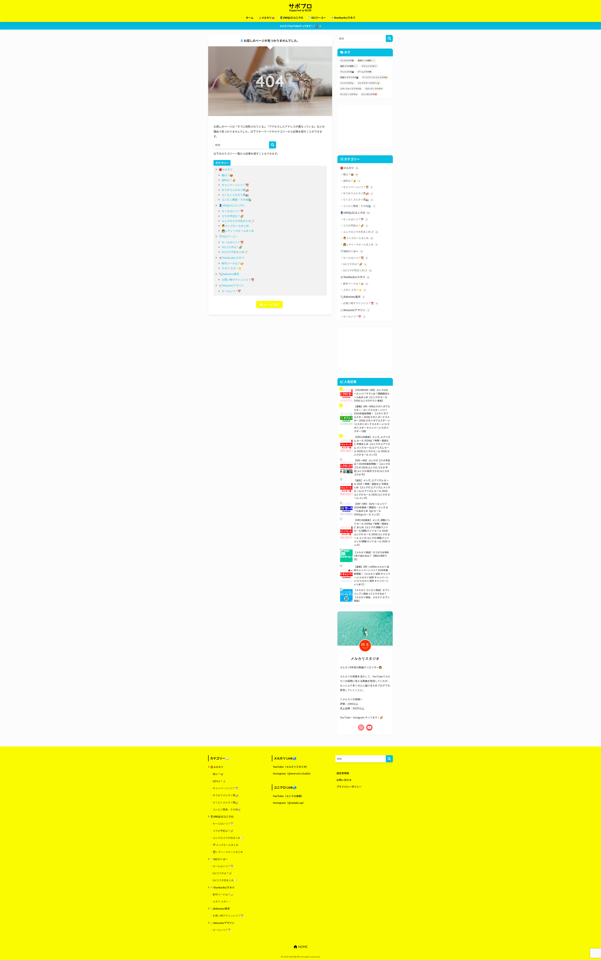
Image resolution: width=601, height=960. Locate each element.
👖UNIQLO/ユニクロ (291, 17)
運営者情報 (342, 773)
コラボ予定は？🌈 (233, 216)
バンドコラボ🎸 (347, 83)
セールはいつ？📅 (233, 211)
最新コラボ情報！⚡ (349, 66)
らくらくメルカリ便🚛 (235, 195)
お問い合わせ (344, 780)
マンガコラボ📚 (347, 60)
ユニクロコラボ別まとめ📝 (238, 221)
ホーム (249, 17)
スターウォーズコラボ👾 (350, 88)
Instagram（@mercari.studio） (292, 773)
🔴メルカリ (226, 169)
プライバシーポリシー (349, 786)
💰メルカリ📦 (266, 17)
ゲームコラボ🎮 (364, 71)
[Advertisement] (365, 127)
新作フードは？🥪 (233, 263)
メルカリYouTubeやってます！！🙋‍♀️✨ (300, 26)
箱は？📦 (227, 175)
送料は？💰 (229, 180)
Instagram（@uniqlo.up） (289, 803)
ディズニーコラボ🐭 (348, 94)
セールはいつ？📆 (233, 242)
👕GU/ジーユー (317, 17)
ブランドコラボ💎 (369, 66)
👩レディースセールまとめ (238, 231)
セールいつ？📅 (231, 291)
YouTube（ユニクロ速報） (288, 796)
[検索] (272, 144)
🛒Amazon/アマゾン (231, 285)
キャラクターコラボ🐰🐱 (369, 83)
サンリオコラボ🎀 (369, 94)
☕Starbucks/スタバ (343, 17)
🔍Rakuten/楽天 (229, 274)
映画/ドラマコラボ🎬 (349, 77)
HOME (302, 947)
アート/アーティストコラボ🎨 (375, 77)
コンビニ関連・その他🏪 (237, 199)
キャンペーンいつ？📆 (235, 185)
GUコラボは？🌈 (232, 247)
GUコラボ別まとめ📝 (234, 252)
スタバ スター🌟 (231, 268)
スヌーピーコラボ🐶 (374, 88)
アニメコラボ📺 (347, 71)
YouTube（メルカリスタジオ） (291, 767)
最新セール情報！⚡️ (366, 60)
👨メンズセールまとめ (235, 226)
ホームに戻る (271, 304)
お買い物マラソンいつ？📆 (238, 279)
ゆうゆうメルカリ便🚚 (235, 190)
